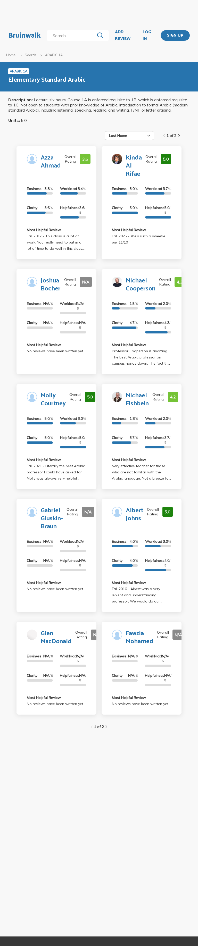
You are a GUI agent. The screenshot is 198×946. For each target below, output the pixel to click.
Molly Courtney (53, 400)
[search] (72, 35)
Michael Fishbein (137, 400)
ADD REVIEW (122, 35)
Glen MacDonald (56, 638)
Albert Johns (134, 515)
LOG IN (147, 35)
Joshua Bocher (51, 285)
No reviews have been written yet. (55, 351)
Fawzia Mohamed (139, 638)
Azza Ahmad (51, 162)
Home (11, 55)
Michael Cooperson (140, 285)
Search (30, 55)
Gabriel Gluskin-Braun (52, 519)
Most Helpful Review (44, 230)
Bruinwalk (24, 35)
